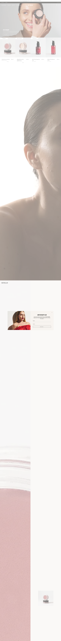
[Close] (51, 312)
